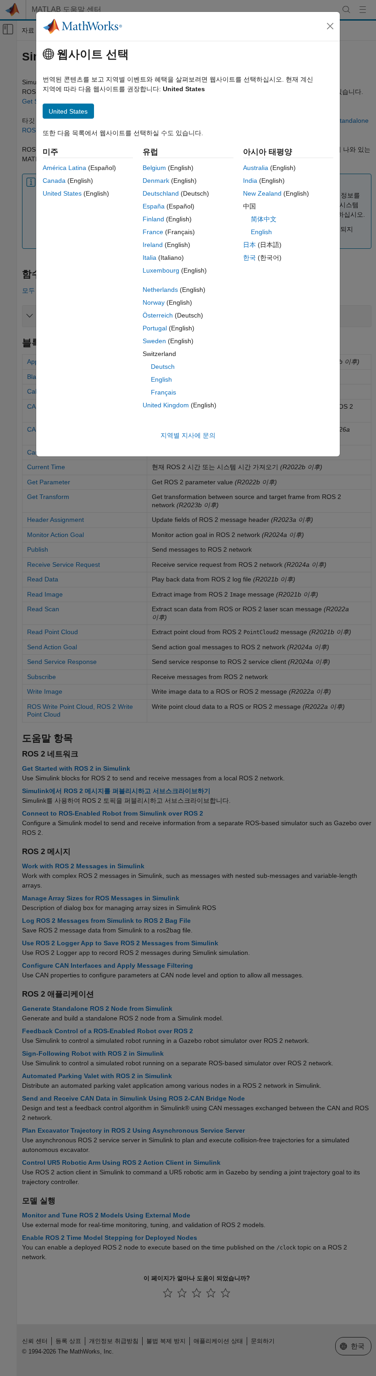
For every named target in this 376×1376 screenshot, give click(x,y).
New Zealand (262, 193)
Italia (149, 257)
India (250, 180)
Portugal (155, 328)
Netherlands (160, 289)
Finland (153, 219)
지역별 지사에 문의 (188, 435)
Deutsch (163, 366)
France (153, 232)
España (154, 206)
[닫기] (330, 26)
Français (163, 392)
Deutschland (161, 193)
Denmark (156, 180)
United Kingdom (166, 405)
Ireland (153, 244)
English (161, 379)
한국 (249, 257)
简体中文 (263, 219)
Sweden (154, 341)
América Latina (64, 167)
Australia (255, 167)
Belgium (154, 167)
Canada (54, 180)
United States (62, 193)
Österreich (158, 315)
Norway (154, 302)
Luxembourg (161, 270)
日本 (249, 244)
